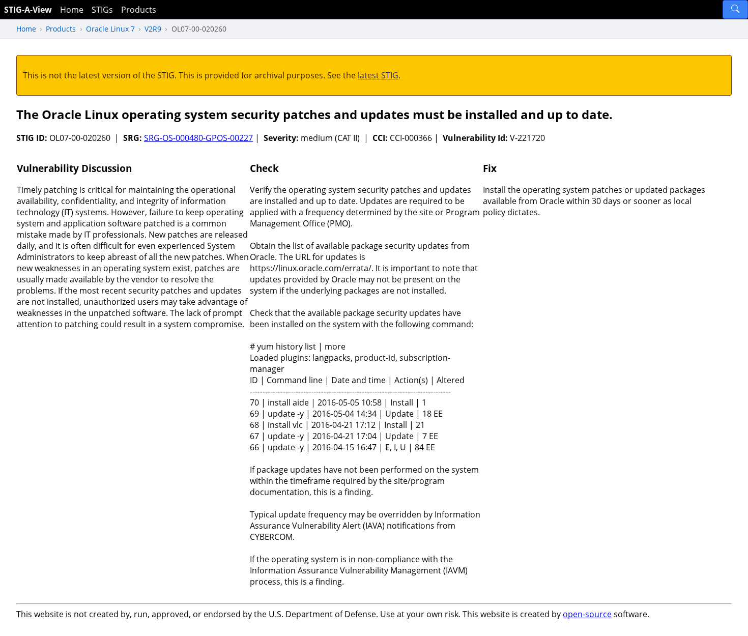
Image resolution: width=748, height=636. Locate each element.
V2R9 (153, 29)
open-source (587, 614)
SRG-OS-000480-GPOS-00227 (198, 137)
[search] (735, 9)
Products (138, 9)
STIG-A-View (28, 9)
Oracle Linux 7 (110, 29)
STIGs (102, 9)
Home (71, 9)
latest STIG (378, 75)
